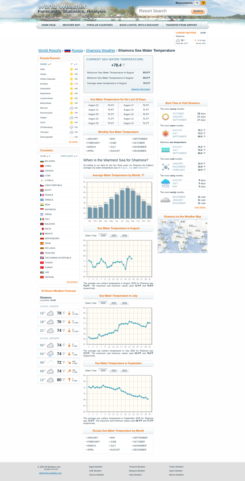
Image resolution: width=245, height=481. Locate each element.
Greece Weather (96, 475)
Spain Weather (176, 471)
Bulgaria (50, 161)
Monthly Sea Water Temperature (118, 131)
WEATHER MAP (71, 25)
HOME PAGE (49, 25)
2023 (124, 370)
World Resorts (49, 50)
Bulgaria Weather (137, 471)
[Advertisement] (99, 38)
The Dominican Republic (58, 258)
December (139, 151)
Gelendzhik (45, 89)
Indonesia (50, 209)
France (49, 195)
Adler (42, 69)
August (115, 151)
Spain (48, 243)
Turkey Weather (176, 467)
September (140, 139)
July (113, 147)
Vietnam (49, 277)
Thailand (50, 253)
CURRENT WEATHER (186, 33)
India (47, 205)
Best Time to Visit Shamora (183, 103)
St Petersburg (46, 127)
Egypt (48, 190)
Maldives (50, 224)
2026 (103, 235)
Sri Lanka (50, 248)
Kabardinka (45, 93)
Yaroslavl (44, 132)
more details (200, 207)
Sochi (42, 122)
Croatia (49, 171)
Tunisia (49, 263)
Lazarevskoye (46, 98)
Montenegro (52, 238)
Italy (47, 219)
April (90, 151)
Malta (48, 229)
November (139, 147)
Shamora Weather (100, 50)
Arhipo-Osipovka (47, 79)
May (112, 139)
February (93, 143)
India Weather (135, 475)
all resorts (73, 141)
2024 (124, 235)
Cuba (47, 175)
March (91, 147)
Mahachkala (45, 103)
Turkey (49, 267)
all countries (72, 282)
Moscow (44, 108)
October (139, 143)
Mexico (49, 233)
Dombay (44, 84)
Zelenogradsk (46, 137)
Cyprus (49, 180)
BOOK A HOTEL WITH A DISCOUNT (139, 25)
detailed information (140, 89)
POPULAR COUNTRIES (100, 25)
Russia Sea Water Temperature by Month (118, 430)
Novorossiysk (46, 113)
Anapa (43, 74)
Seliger (43, 117)
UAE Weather (95, 471)
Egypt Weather (95, 467)
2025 (114, 235)
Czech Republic (53, 185)
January (92, 139)
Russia (77, 50)
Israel (48, 214)
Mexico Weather (176, 475)
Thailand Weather (137, 467)
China (48, 166)
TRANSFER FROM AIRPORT (181, 25)
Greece (49, 200)
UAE (47, 272)
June (113, 143)
